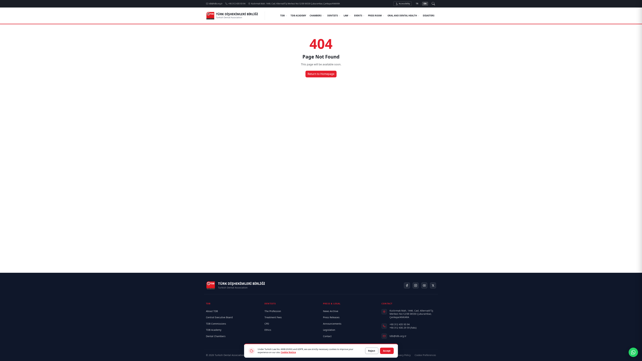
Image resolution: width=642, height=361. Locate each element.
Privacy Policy (403, 355)
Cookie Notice (288, 352)
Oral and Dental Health (402, 15)
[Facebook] (407, 285)
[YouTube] (424, 285)
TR (417, 3)
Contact (327, 336)
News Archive (330, 311)
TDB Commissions (216, 323)
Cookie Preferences (425, 355)
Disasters (428, 15)
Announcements (332, 323)
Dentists (332, 15)
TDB (282, 15)
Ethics (267, 329)
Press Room (375, 15)
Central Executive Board (219, 317)
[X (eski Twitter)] (433, 285)
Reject (371, 350)
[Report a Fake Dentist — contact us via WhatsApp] (633, 352)
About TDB (212, 311)
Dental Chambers (216, 336)
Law (346, 15)
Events (358, 15)
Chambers (316, 15)
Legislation (329, 329)
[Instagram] (416, 285)
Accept (387, 350)
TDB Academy (298, 15)
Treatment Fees (273, 317)
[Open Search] (433, 3)
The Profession (272, 311)
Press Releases (331, 317)
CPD (266, 323)
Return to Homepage (321, 74)
